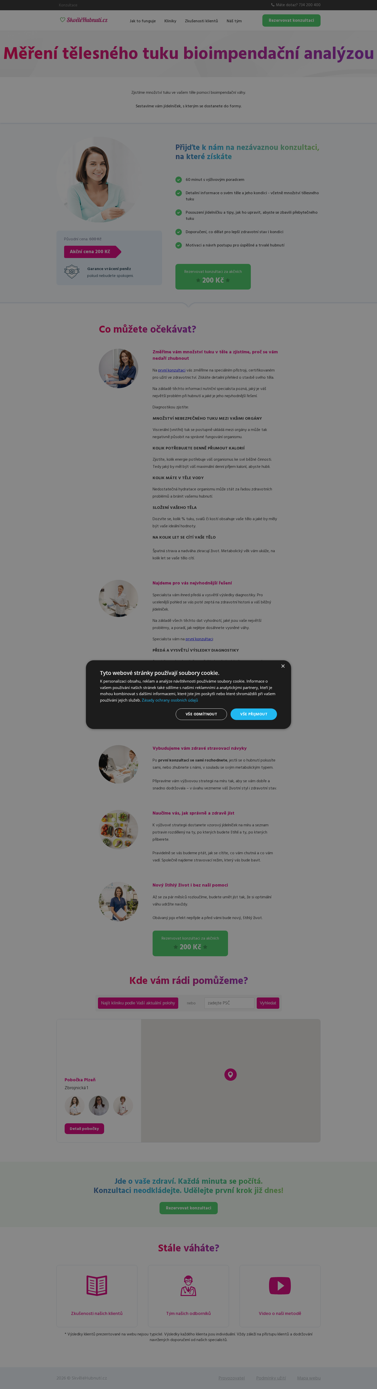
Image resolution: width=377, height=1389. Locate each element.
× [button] (283, 666)
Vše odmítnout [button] (201, 714)
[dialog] (188, 694)
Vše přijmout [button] (253, 714)
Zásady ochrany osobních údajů (170, 700)
